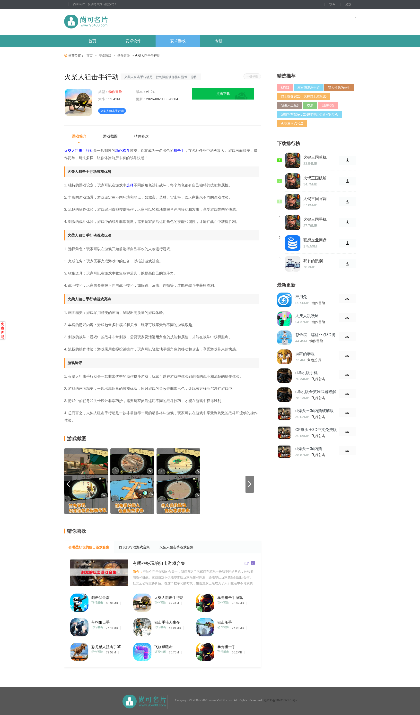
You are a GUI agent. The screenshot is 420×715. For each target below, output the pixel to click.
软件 (332, 4)
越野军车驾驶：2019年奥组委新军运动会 (309, 114)
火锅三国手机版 (315, 219)
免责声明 (2, 330)
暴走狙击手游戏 (230, 598)
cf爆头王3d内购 (308, 449)
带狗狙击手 (100, 622)
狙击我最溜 (100, 598)
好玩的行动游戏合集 (134, 547)
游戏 (348, 4)
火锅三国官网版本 (315, 199)
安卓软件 (133, 41)
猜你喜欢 (141, 136)
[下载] (347, 298)
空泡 (310, 105)
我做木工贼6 (289, 105)
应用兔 (301, 297)
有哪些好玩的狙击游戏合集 (89, 547)
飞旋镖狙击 (163, 647)
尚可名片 (112, 22)
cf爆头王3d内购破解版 (314, 411)
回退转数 (328, 105)
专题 (219, 41)
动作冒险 (123, 55)
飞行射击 (97, 602)
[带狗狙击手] (79, 626)
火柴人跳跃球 (307, 316)
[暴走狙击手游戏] (205, 601)
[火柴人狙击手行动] (142, 601)
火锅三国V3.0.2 (292, 123)
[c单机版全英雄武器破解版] (284, 394)
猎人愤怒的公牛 (339, 87)
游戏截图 (110, 136)
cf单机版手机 (306, 373)
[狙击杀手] (205, 626)
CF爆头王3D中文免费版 (316, 430)
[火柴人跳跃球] (284, 319)
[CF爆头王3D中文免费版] (284, 432)
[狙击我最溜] (79, 601)
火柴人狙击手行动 (169, 598)
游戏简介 (79, 136)
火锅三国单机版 (315, 157)
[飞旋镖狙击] (142, 650)
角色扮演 (314, 360)
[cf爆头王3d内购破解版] (284, 413)
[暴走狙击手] (205, 650)
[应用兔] (284, 300)
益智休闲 (160, 651)
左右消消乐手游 (309, 87)
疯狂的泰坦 (305, 354)
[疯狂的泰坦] (284, 356)
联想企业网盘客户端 (315, 240)
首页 (92, 41)
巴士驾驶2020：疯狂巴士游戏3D (303, 96)
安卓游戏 (178, 41)
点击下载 (223, 94)
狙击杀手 (224, 622)
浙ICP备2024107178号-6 (281, 700)
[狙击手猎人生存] (142, 626)
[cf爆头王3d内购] (284, 451)
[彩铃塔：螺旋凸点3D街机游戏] (284, 337)
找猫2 (285, 87)
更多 (247, 562)
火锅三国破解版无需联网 (315, 178)
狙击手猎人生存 (167, 622)
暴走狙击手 (226, 647)
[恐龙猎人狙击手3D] (79, 650)
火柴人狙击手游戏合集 (176, 547)
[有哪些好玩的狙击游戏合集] (99, 572)
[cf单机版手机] (284, 375)
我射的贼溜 (313, 261)
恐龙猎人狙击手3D (106, 647)
